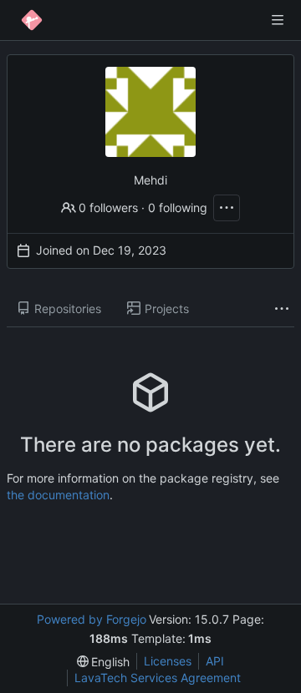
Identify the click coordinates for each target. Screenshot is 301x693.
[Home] (31, 20)
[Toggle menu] (278, 20)
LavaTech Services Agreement (157, 677)
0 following (177, 207)
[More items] (281, 309)
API (215, 661)
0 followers (108, 207)
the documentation (58, 495)
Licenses (167, 661)
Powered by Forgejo (91, 619)
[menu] (103, 662)
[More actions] (226, 208)
